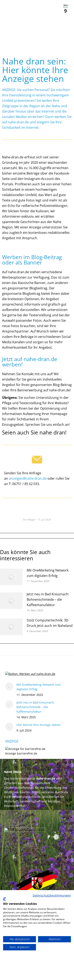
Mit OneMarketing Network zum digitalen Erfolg (47, 573)
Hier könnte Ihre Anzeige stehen (38, 725)
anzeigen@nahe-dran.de (28, 478)
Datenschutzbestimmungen (52, 895)
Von (29, 519)
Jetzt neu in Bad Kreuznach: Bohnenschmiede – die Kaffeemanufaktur (48, 599)
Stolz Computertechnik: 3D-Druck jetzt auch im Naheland (50, 623)
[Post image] (11, 577)
